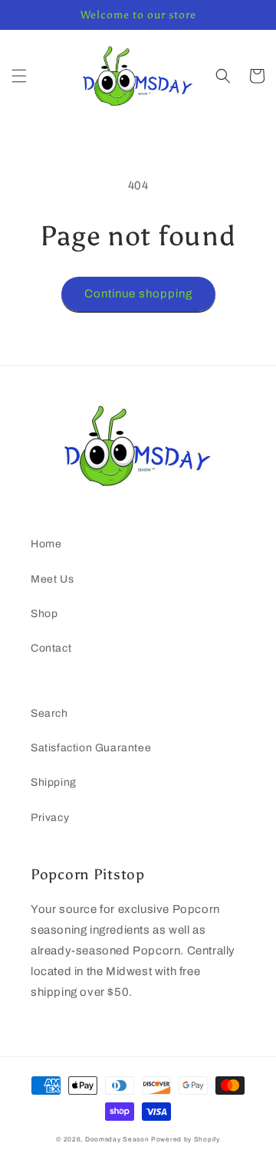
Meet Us (52, 579)
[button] (19, 76)
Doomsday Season (117, 1139)
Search (49, 713)
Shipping (54, 782)
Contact (51, 648)
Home (46, 544)
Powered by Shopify (185, 1139)
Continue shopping (138, 293)
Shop (44, 613)
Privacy (50, 817)
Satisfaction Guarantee (91, 748)
